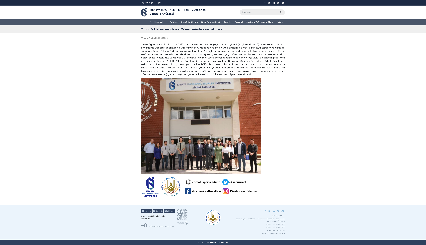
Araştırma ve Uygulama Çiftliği (259, 22)
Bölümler (227, 22)
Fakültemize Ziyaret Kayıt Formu (184, 22)
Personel (239, 22)
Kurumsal (158, 22)
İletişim (280, 22)
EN (160, 2)
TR (157, 2)
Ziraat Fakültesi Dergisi (211, 22)
